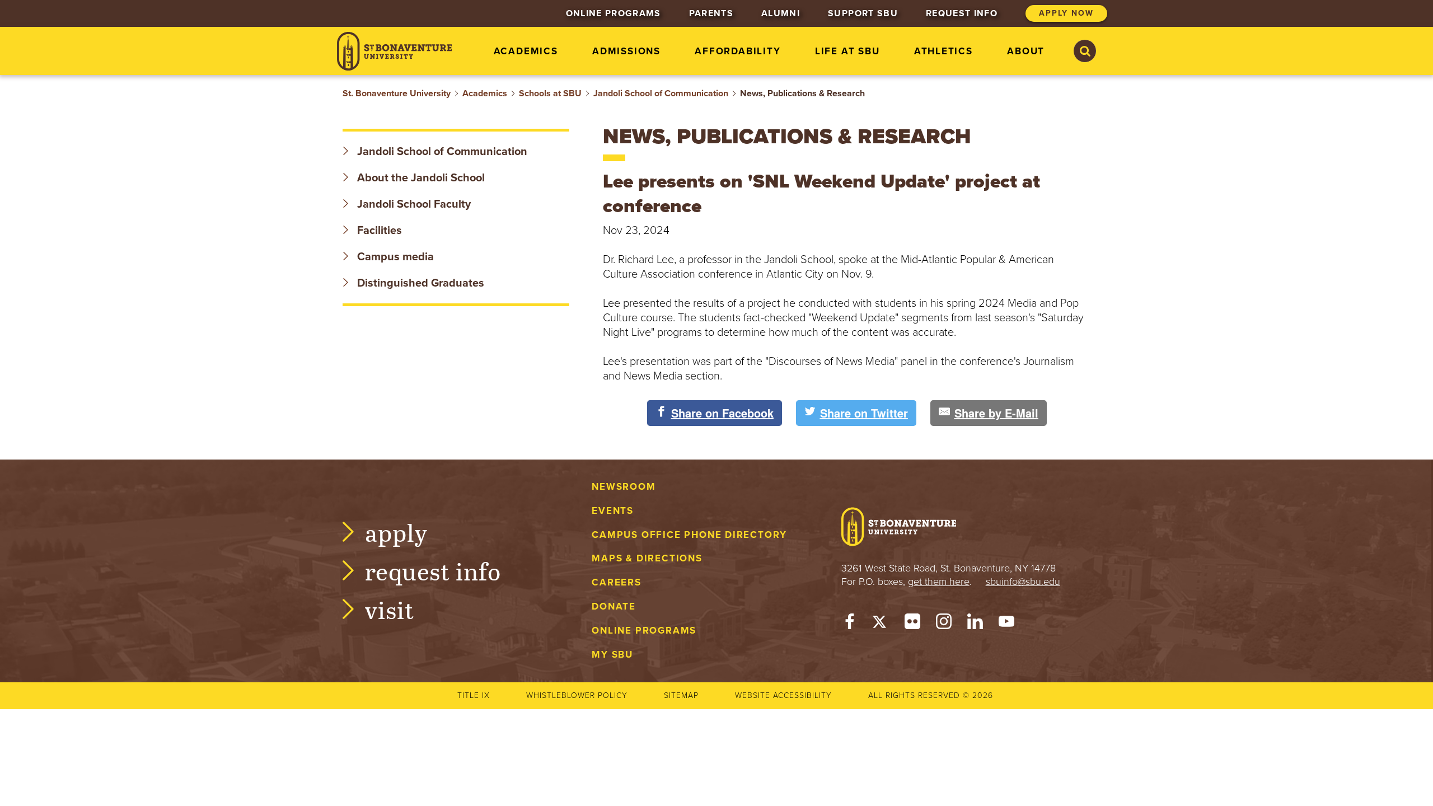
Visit (389, 609)
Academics (484, 93)
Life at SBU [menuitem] (847, 51)
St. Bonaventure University (397, 93)
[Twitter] (881, 624)
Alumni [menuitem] (780, 13)
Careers (616, 582)
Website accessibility (783, 695)
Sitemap (681, 695)
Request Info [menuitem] (962, 13)
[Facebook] (849, 624)
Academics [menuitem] (526, 51)
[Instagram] (943, 624)
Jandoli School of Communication (660, 93)
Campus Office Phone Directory (689, 535)
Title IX (473, 695)
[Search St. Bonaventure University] (1085, 51)
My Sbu (612, 654)
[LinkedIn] (975, 624)
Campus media (394, 257)
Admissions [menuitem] (626, 51)
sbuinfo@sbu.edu (1023, 581)
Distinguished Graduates (419, 283)
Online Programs (644, 630)
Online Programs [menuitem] (613, 13)
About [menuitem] (1026, 51)
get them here (939, 581)
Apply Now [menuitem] (1066, 13)
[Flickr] (912, 624)
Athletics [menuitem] (943, 51)
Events (613, 511)
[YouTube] (1006, 624)
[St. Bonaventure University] (394, 51)
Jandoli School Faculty (412, 204)
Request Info (433, 571)
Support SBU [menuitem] (863, 13)
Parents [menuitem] (711, 13)
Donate (614, 606)
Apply (396, 532)
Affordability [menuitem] (737, 51)
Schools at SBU (550, 93)
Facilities (378, 230)
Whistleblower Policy (576, 695)
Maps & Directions (647, 558)
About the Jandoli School (419, 178)
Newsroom (623, 487)
